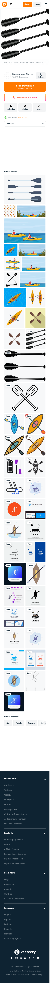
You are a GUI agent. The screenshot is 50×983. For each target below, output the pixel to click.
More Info (10, 123)
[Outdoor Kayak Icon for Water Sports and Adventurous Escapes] (14, 572)
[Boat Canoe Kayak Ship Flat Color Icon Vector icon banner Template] (13, 830)
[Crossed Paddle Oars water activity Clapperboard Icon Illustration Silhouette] (36, 304)
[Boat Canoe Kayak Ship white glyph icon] (14, 678)
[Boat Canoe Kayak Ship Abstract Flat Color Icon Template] (14, 721)
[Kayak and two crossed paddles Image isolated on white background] (14, 615)
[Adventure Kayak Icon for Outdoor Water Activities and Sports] (14, 508)
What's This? (22, 117)
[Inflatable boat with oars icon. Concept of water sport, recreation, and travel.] (14, 593)
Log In (37, 4)
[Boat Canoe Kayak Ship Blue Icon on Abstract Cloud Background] (14, 937)
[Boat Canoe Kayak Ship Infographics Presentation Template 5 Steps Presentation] (34, 829)
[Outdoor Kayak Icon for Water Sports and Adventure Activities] (14, 551)
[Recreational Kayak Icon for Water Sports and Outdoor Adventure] (14, 529)
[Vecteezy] (4, 4)
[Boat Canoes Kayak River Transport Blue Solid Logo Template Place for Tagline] (14, 958)
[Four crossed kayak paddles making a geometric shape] (14, 380)
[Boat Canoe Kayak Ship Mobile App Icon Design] (15, 807)
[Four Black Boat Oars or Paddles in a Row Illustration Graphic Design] (14, 423)
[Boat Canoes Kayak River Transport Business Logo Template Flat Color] (14, 894)
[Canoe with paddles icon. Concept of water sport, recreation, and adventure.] (14, 636)
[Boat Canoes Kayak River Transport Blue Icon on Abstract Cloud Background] (14, 657)
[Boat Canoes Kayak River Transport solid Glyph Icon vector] (14, 742)
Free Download (25, 87)
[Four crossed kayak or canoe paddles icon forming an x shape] (14, 401)
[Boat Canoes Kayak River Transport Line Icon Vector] (14, 763)
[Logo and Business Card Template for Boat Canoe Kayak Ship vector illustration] (14, 700)
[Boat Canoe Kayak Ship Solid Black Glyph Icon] (14, 852)
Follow (41, 77)
